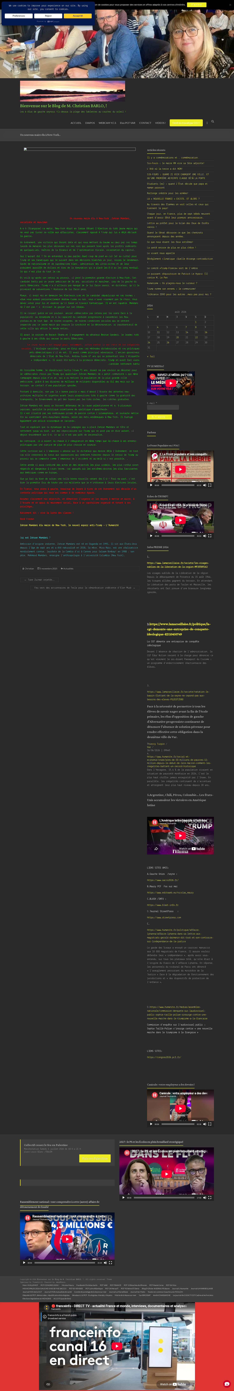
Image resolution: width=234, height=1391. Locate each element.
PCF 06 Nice (171, 1285)
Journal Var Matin (137, 1292)
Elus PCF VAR (127, 122)
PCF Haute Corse (156, 1285)
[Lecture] (151, 485)
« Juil (151, 356)
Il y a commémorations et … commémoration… (173, 158)
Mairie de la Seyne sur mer (125, 1295)
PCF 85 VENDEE (76, 1288)
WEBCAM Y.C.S (107, 122)
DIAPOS (90, 122)
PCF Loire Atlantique (94, 1288)
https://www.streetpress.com (164, 917)
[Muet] (204, 485)
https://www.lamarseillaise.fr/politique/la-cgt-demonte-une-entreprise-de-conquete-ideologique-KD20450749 (179, 629)
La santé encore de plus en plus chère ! (171, 247)
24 (149, 342)
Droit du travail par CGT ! (186, 122)
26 (168, 342)
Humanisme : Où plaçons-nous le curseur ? (172, 283)
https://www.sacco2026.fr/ (163, 880)
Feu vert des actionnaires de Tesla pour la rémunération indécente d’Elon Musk (85, 588)
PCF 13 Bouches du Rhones (135, 1285)
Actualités (68, 568)
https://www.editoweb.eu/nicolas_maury (170, 892)
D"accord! (196, 5)
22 (196, 337)
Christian (29, 568)
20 (177, 337)
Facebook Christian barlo (86, 1285)
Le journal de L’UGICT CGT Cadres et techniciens (193, 1295)
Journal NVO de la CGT (32, 1292)
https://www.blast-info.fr (162, 905)
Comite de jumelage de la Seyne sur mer (90, 1292)
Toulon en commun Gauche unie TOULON (165, 1292)
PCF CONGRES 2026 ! (50, 1285)
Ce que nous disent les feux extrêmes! (170, 242)
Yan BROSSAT (145, 1295)
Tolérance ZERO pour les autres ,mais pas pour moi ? (179, 294)
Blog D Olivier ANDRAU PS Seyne (156, 1288)
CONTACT (145, 122)
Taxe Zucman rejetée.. (39, 580)
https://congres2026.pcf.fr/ (164, 1057)
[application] (180, 469)
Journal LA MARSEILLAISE (202, 1288)
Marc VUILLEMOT (30, 1285)
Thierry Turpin (156, 744)
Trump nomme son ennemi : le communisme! (171, 289)
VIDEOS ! (160, 122)
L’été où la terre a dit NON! (165, 169)
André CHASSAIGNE (161, 1295)
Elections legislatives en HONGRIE (37, 1298)
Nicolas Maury (68, 1285)
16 (206, 332)
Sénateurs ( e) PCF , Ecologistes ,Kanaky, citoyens (92, 1295)
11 (158, 332)
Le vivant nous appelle (161, 253)
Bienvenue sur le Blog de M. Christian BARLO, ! (63, 106)
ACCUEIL (76, 122)
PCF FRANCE (115, 1285)
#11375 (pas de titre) (62, 1298)
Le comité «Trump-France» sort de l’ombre (172, 268)
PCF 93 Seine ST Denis (130, 1288)
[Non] (230, 4)
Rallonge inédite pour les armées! (167, 193)
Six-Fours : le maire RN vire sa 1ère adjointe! (176, 163)
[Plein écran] (209, 485)
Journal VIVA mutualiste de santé (58, 1292)
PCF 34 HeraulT (111, 1288)
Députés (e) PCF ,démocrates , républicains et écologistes (46, 1295)
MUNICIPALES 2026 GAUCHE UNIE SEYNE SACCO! (45, 1288)
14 (187, 332)
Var (149, 747)
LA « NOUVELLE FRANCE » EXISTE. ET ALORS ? (173, 199)
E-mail (152, 403)
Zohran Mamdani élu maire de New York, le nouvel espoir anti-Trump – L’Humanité (69, 525)
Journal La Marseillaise (118, 1292)
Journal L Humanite (180, 1288)
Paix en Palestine (95, 1158)
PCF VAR (103, 1285)
